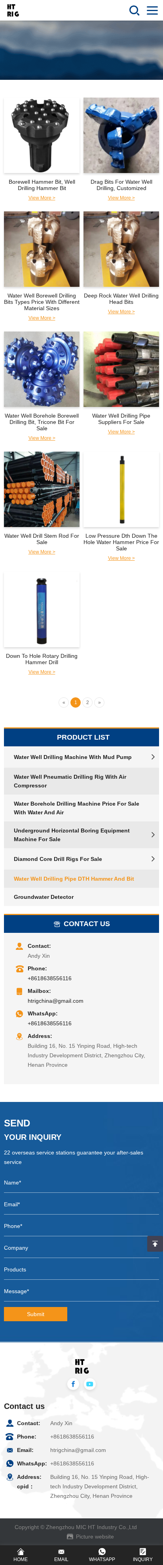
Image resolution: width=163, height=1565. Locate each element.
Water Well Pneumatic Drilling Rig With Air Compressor (70, 781)
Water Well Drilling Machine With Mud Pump (73, 757)
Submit (35, 1314)
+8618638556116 (50, 978)
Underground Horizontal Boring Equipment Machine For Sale (72, 834)
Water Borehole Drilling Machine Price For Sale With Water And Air (76, 807)
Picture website (95, 1536)
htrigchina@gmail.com (55, 1001)
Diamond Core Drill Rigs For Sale (58, 859)
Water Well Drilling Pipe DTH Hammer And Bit (74, 879)
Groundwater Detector (44, 897)
